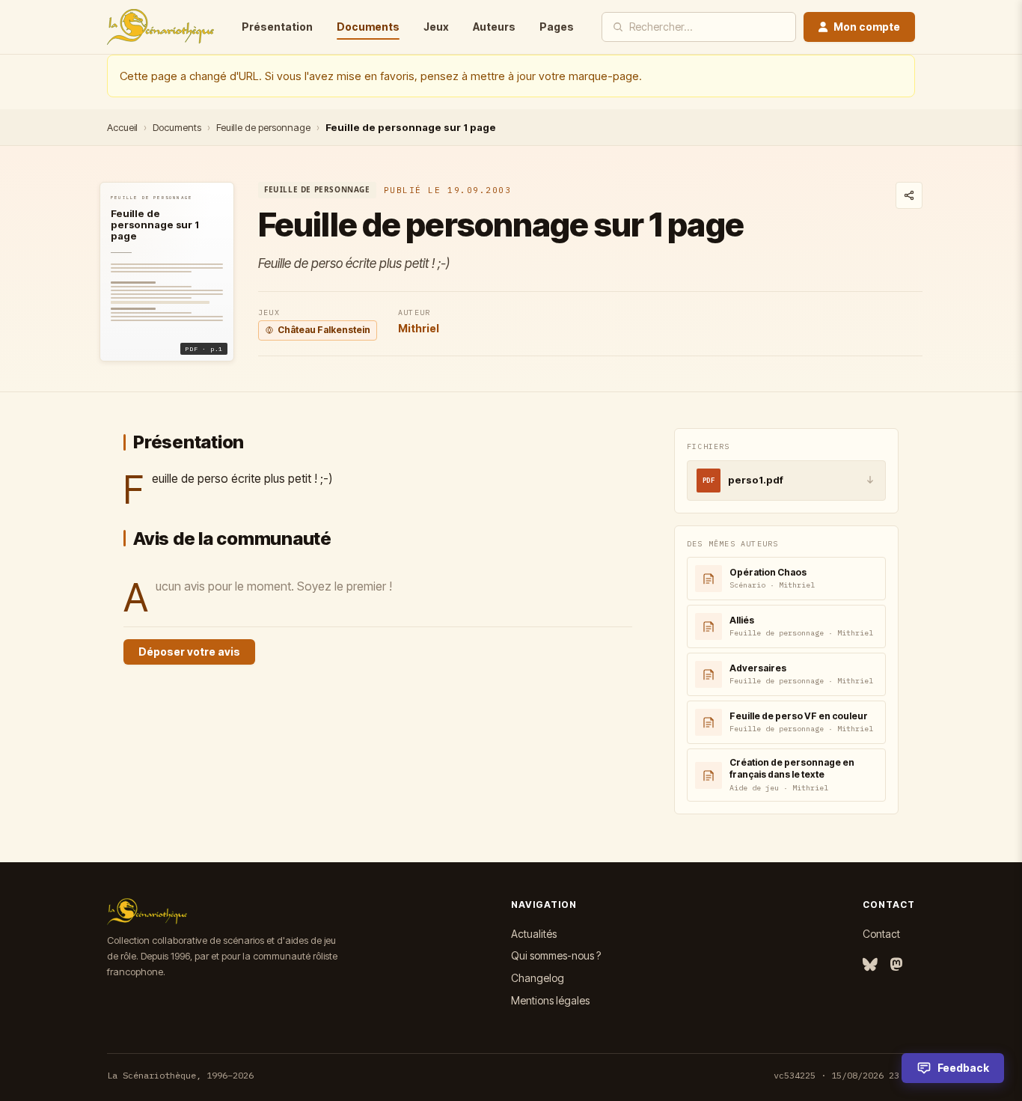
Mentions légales (550, 1000)
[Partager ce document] (909, 195)
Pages (556, 26)
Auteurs (494, 26)
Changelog (537, 978)
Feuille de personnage (263, 127)
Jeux (436, 26)
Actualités (534, 933)
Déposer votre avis (189, 651)
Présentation (277, 26)
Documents (368, 26)
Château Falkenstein (324, 329)
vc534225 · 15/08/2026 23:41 (844, 1075)
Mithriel (418, 328)
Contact (881, 933)
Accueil (122, 127)
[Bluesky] (870, 965)
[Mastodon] (896, 965)
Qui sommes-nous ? (556, 955)
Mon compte (866, 26)
